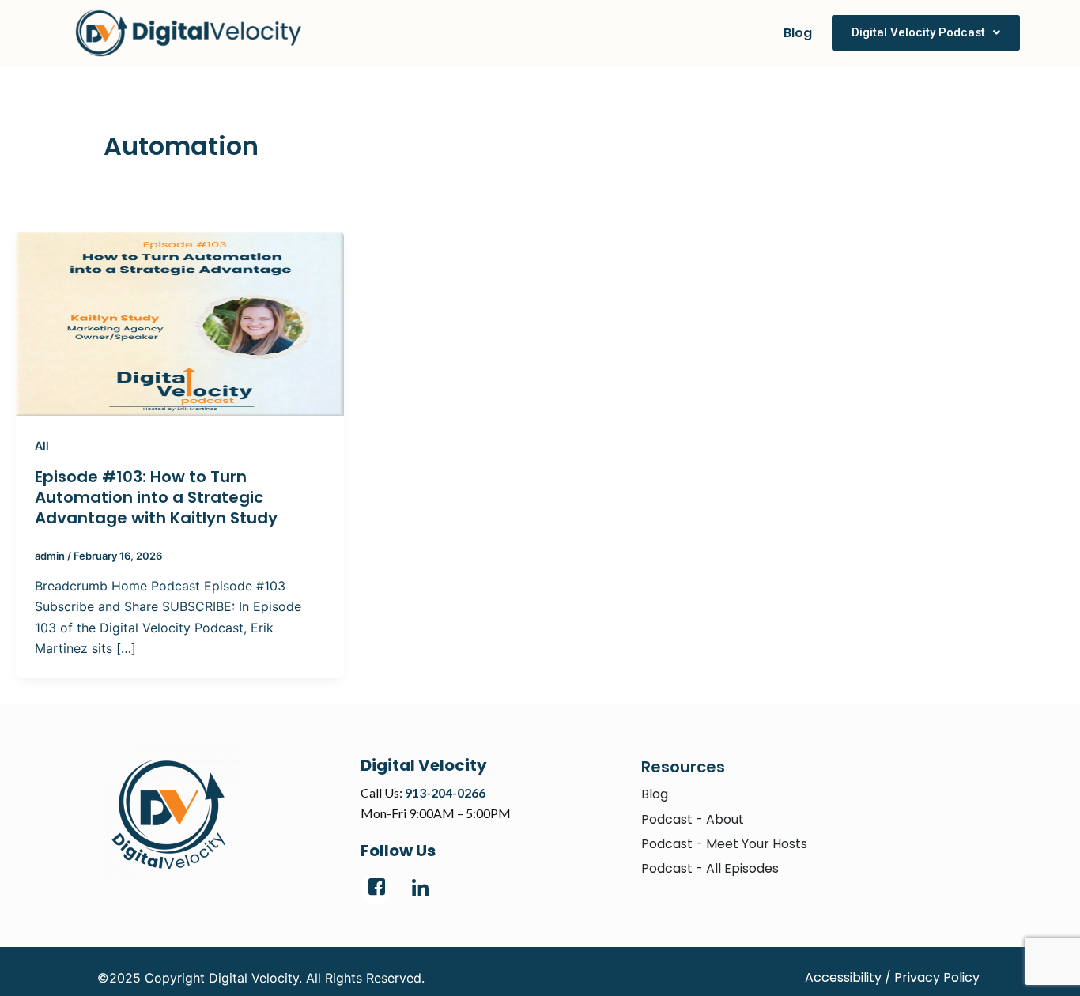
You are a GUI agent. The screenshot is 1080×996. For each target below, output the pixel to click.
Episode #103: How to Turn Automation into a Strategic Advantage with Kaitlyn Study (156, 497)
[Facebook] (376, 888)
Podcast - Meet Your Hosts (724, 844)
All (42, 445)
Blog (798, 33)
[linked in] (420, 888)
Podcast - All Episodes (710, 868)
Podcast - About (692, 819)
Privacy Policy (937, 977)
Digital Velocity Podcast (918, 32)
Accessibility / (848, 977)
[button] (926, 33)
